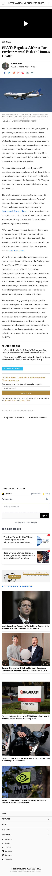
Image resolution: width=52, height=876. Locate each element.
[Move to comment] (32, 73)
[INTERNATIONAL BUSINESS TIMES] (26, 3)
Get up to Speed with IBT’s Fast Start (36, 573)
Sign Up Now (14, 577)
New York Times (16, 250)
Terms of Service (10, 400)
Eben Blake (17, 63)
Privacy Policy (25, 400)
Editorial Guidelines (38, 418)
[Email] (27, 73)
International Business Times (14, 211)
